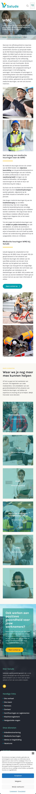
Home (4, 37)
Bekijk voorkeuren (18, 787)
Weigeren (18, 781)
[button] (33, 753)
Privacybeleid (21, 791)
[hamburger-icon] (32, 5)
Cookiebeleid (13, 791)
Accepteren (18, 776)
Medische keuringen (15, 37)
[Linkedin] (4, 686)
